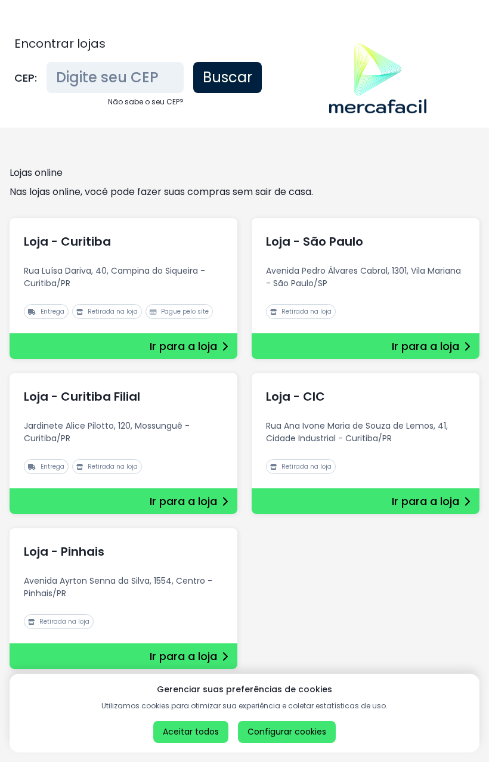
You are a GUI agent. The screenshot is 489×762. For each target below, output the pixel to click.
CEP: (25, 77)
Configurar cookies (286, 732)
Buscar (227, 77)
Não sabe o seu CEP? (146, 102)
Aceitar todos (191, 732)
